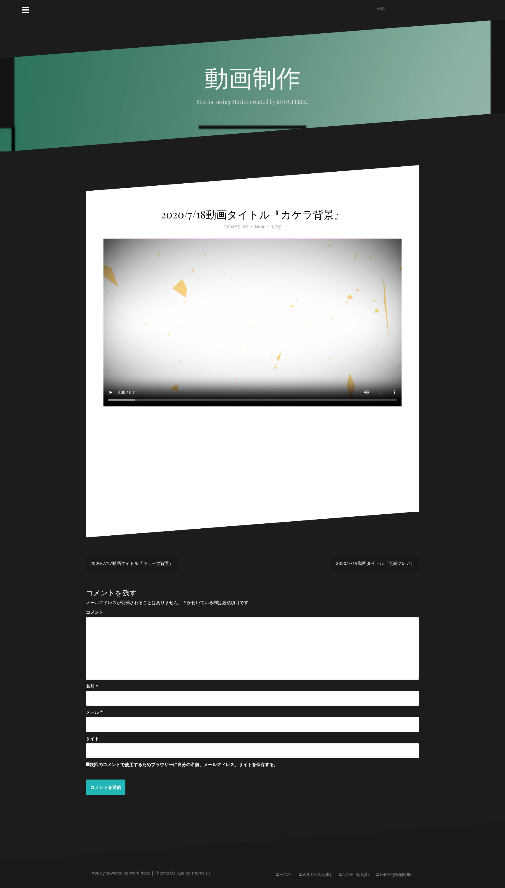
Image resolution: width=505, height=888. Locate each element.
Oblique (177, 873)
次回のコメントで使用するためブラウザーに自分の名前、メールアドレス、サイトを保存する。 (184, 764)
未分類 (276, 226)
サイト (92, 738)
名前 (92, 686)
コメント (94, 612)
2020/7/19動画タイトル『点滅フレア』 (375, 563)
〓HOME (283, 874)
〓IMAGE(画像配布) (394, 874)
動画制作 (252, 77)
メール (94, 712)
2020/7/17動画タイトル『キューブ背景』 (132, 563)
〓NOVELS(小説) (353, 874)
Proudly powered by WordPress (120, 873)
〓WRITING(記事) (315, 874)
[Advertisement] (252, 449)
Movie (260, 226)
